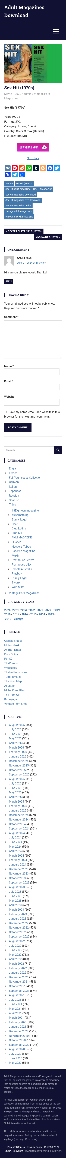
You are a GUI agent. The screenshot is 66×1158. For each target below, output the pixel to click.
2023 (23, 610)
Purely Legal (19, 578)
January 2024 (17, 864)
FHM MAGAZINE (22, 537)
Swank (16, 582)
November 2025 (19, 765)
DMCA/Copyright (14, 1151)
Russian (14, 495)
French (13, 473)
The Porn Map (13, 681)
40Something (20, 515)
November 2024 (19, 819)
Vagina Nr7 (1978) (47, 238)
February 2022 (18, 968)
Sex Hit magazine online (18, 205)
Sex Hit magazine (42, 189)
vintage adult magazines (18, 211)
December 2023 (19, 869)
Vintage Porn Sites (15, 703)
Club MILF (18, 533)
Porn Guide (11, 654)
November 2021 (19, 981)
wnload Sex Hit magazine (19, 216)
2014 (42, 614)
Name (9, 366)
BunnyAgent (11, 699)
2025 (7, 610)
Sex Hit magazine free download (22, 200)
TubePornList (12, 677)
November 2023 (19, 873)
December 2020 (19, 1031)
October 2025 (17, 770)
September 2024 (19, 828)
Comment (11, 317)
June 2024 (15, 842)
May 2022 (15, 954)
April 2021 (15, 1013)
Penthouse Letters (23, 560)
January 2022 (17, 972)
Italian (13, 486)
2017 (16, 614)
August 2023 (17, 887)
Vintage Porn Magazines (24, 593)
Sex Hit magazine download (20, 194)
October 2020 (17, 1040)
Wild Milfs (18, 587)
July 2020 (15, 1053)
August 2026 (17, 725)
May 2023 (15, 900)
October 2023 (17, 878)
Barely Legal (19, 519)
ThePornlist (11, 663)
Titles (12, 504)
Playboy (17, 573)
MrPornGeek (12, 645)
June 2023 (15, 896)
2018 (7, 614)
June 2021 (15, 1004)
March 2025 (16, 801)
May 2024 (15, 846)
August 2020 (17, 1049)
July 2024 (15, 837)
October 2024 (17, 824)
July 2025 (15, 783)
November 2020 (19, 1035)
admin (28, 94)
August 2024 (17, 833)
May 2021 (15, 1008)
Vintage (18, 619)
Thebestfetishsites (15, 672)
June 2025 (15, 788)
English (13, 468)
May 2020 (15, 1062)
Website (9, 396)
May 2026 (15, 738)
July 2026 (15, 729)
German (14, 482)
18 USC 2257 (51, 1147)
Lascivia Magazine (23, 551)
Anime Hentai (12, 649)
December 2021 (19, 977)
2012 (8, 619)
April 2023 (15, 905)
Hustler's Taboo (21, 546)
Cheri (15, 524)
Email (8, 381)
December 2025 (19, 761)
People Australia (22, 569)
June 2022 (15, 950)
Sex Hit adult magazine (17, 189)
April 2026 (15, 743)
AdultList (9, 685)
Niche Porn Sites (14, 690)
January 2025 (17, 810)
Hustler (16, 542)
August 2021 (17, 995)
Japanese (15, 491)
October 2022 (17, 932)
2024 (15, 610)
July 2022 (15, 945)
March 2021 (16, 1017)
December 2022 (19, 923)
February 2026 (18, 752)
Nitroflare (33, 158)
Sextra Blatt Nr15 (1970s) (25, 232)
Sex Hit (9, 183)
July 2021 (15, 999)
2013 (51, 614)
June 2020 (15, 1058)
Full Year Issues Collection (25, 477)
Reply (9, 281)
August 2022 (17, 941)
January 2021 (17, 1026)
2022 (32, 610)
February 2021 (18, 1022)
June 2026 (15, 734)
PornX (8, 658)
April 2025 (15, 797)
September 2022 (19, 936)
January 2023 (17, 918)
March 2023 (16, 909)
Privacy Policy (34, 1147)
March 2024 (16, 855)
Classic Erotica (13, 640)
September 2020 (19, 1044)
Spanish (14, 500)
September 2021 (19, 990)
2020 (48, 610)
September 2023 (19, 882)
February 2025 (18, 806)
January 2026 (17, 756)
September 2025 (19, 774)
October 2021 (17, 986)
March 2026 (16, 747)
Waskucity (10, 668)
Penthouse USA (21, 564)
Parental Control (16, 1147)
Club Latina (19, 528)
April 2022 (15, 959)
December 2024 (19, 815)
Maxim (16, 555)
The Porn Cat (12, 694)
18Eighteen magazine (25, 510)
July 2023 (15, 891)
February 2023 (18, 914)
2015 (33, 614)
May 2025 (15, 792)
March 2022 (16, 963)
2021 (40, 610)
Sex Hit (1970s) (24, 183)
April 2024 (15, 851)
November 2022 (19, 927)
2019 (57, 610)
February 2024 (18, 860)
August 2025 (17, 779)
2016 (24, 614)
